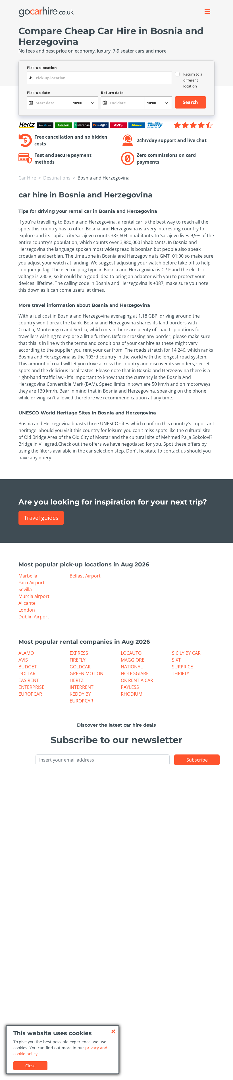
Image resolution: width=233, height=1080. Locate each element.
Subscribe (197, 760)
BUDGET (27, 667)
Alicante (27, 603)
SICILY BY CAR (186, 653)
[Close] (113, 1031)
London (26, 610)
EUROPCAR (30, 694)
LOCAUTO (131, 653)
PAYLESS (130, 687)
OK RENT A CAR (137, 680)
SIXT (176, 660)
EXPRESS (79, 653)
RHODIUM (131, 694)
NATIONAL (132, 667)
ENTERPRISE (31, 687)
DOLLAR (27, 673)
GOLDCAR (80, 667)
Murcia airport (33, 596)
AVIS (23, 660)
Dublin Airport (33, 617)
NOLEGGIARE (135, 673)
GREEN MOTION (86, 673)
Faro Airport (31, 582)
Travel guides (41, 518)
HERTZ (77, 680)
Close (30, 1065)
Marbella (27, 576)
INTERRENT (81, 687)
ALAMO (26, 653)
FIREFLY (78, 660)
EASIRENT (28, 680)
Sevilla (25, 589)
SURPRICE (182, 667)
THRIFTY (180, 673)
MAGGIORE (132, 660)
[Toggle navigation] (207, 12)
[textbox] (99, 78)
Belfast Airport (85, 576)
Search (190, 102)
